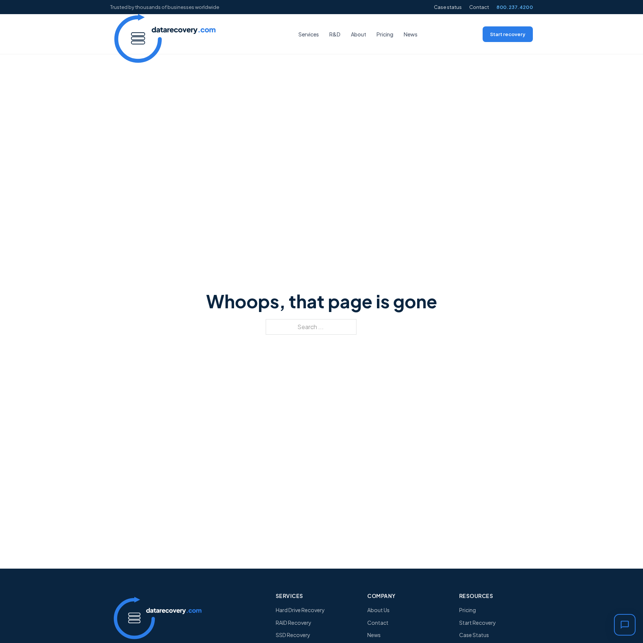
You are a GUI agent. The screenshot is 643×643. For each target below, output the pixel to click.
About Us (378, 610)
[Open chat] (625, 625)
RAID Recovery (293, 622)
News (411, 34)
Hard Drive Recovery (300, 610)
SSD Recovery (293, 634)
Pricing (385, 34)
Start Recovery (477, 622)
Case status (448, 7)
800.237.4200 (514, 7)
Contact (479, 7)
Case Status (474, 634)
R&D (334, 34)
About (358, 34)
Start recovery (507, 34)
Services (308, 34)
